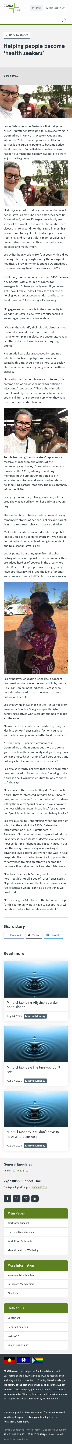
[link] (17, 8)
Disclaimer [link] (48, 1429)
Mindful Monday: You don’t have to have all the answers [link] (33, 1134)
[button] (56, 19)
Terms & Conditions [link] (14, 1429)
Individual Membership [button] (21, 1275)
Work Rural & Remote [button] (20, 1241)
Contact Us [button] (14, 1318)
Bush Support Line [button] (57, 7)
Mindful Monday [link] (35, 1016)
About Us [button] (13, 1293)
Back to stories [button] (18, 35)
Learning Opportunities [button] (21, 1232)
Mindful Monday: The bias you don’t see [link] (33, 1069)
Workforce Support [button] (18, 1223)
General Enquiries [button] (18, 1327)
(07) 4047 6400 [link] (20, 1170)
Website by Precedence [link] (16, 1439)
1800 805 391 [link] (39, 1187)
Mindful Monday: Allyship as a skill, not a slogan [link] (33, 1004)
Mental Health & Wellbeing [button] (23, 1250)
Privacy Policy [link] (33, 1429)
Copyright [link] (61, 1429)
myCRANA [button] (36, 7)
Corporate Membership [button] (21, 1284)
